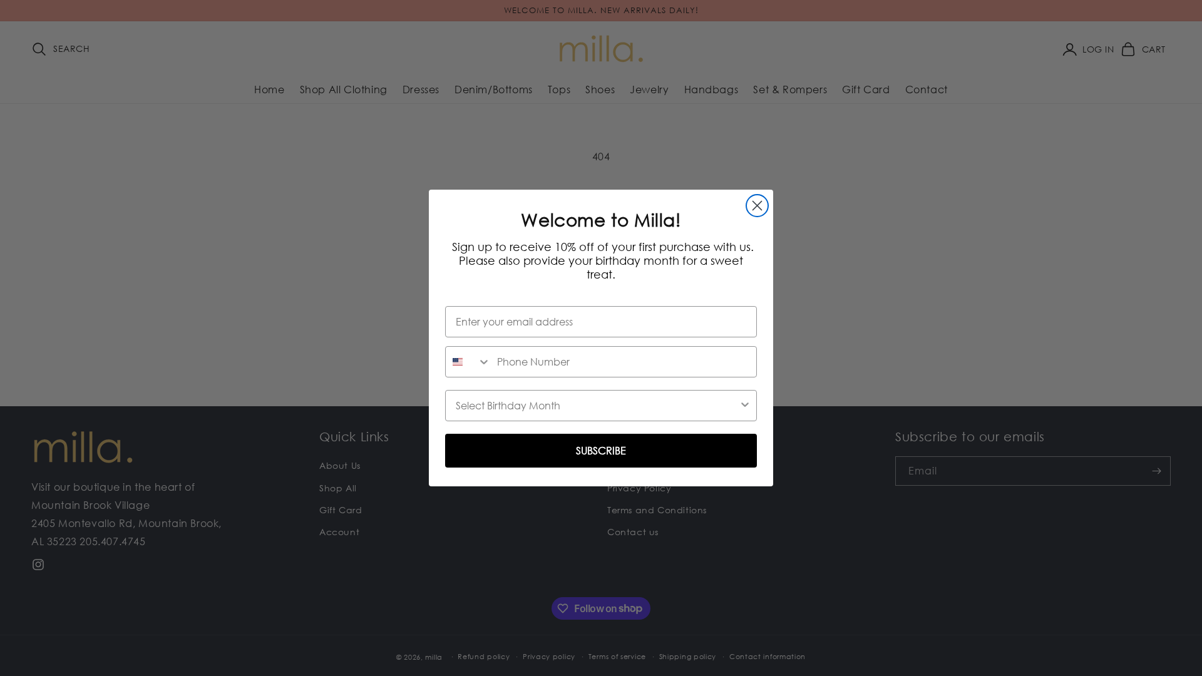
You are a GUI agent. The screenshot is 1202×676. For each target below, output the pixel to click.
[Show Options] (745, 406)
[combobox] (468, 362)
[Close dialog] (757, 206)
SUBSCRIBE (601, 450)
